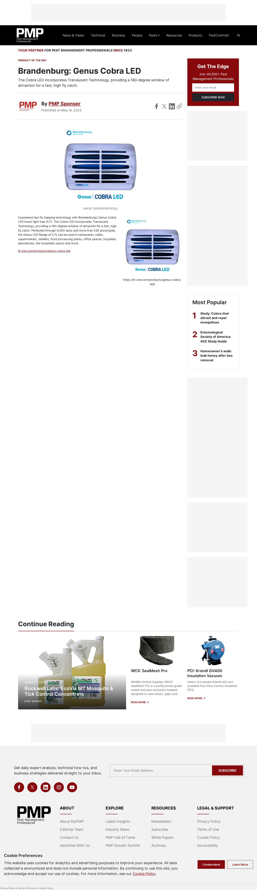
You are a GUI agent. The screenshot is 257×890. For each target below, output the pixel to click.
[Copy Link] (179, 106)
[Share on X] (164, 106)
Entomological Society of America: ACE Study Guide (215, 336)
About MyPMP (72, 821)
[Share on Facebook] (157, 106)
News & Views (73, 35)
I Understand (211, 864)
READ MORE (139, 702)
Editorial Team (71, 829)
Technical (98, 35)
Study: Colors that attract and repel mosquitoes (214, 317)
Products (195, 35)
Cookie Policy (208, 837)
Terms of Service (27, 888)
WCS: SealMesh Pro (149, 670)
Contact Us (69, 837)
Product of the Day (32, 60)
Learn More (240, 864)
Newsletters (161, 821)
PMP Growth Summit (123, 845)
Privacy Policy (208, 821)
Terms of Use (208, 829)
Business (118, 35)
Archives (158, 845)
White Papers (162, 837)
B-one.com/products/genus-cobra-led (44, 251)
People (137, 35)
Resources (174, 35)
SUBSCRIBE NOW (213, 97)
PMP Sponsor (65, 104)
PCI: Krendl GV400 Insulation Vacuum (204, 673)
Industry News (118, 829)
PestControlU (219, 35)
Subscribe (227, 770)
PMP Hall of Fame (120, 837)
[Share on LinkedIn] (172, 106)
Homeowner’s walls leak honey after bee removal (216, 355)
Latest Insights (118, 821)
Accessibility (207, 845)
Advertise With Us (75, 845)
